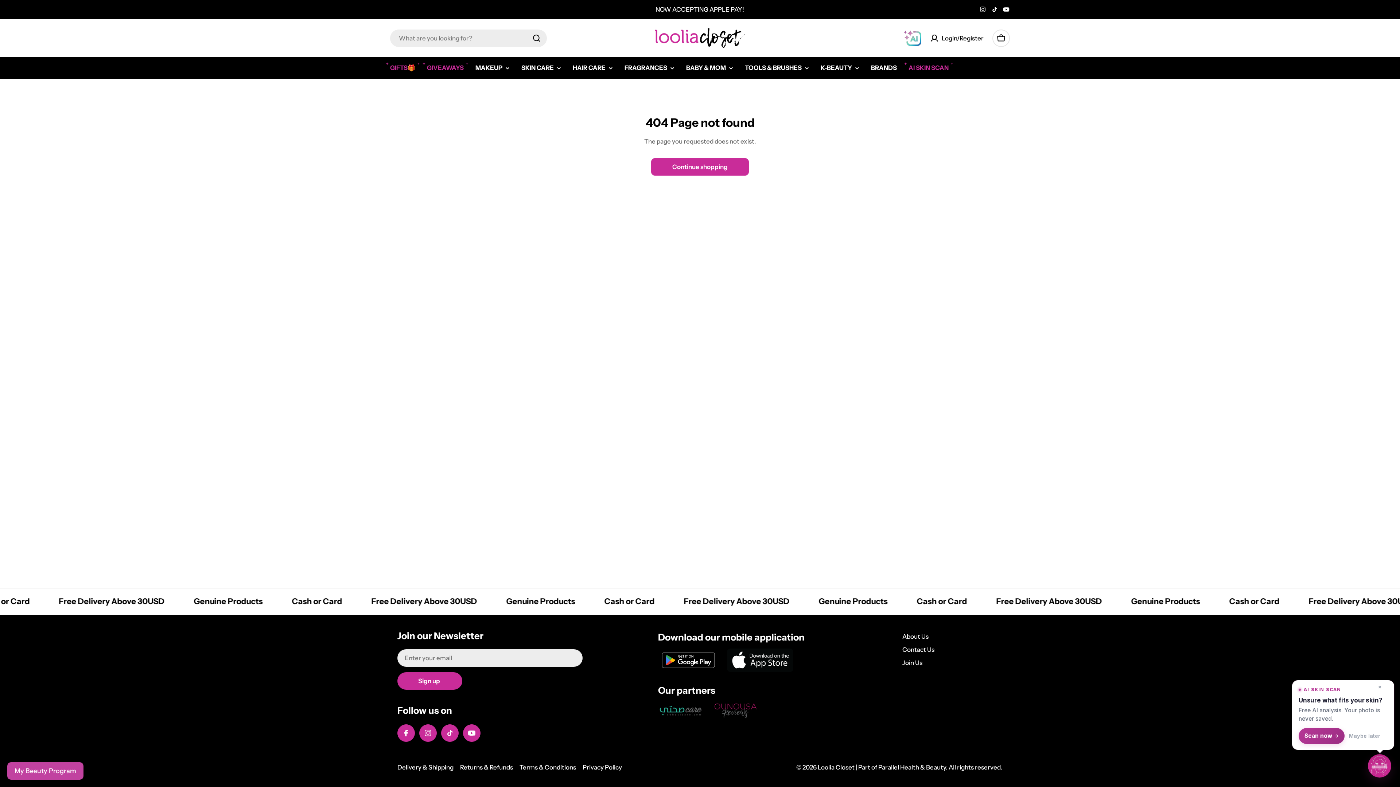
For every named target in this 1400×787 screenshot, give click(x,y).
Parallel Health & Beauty (912, 767)
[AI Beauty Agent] (912, 38)
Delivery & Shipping (425, 767)
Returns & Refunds (486, 767)
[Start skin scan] (1379, 765)
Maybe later (1364, 736)
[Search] (536, 38)
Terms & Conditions (548, 767)
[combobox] (468, 38)
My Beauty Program (45, 771)
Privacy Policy (602, 767)
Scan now (1318, 735)
